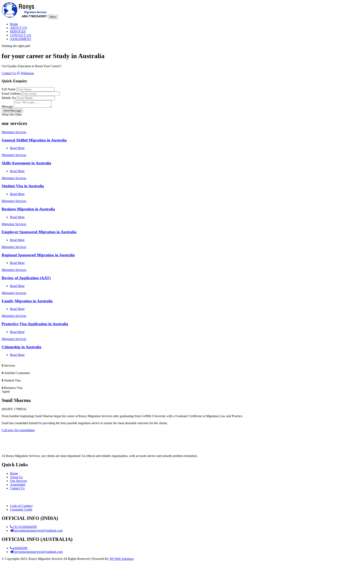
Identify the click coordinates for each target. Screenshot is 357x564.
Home (14, 24)
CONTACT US (20, 35)
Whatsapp (27, 73)
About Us (16, 477)
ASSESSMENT (20, 39)
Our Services (18, 481)
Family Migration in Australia (27, 301)
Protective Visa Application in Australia (35, 324)
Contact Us (9, 73)
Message (7, 106)
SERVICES (18, 31)
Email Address (11, 93)
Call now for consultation (18, 430)
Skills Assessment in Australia (26, 163)
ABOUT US (18, 27)
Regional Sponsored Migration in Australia (38, 255)
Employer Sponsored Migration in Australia (39, 232)
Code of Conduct (21, 505)
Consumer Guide (21, 509)
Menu (53, 16)
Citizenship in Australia (21, 347)
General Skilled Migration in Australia (34, 140)
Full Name (8, 89)
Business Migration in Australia (28, 209)
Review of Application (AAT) (26, 278)
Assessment (17, 484)
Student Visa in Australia (23, 186)
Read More (17, 148)
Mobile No (9, 98)
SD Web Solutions (121, 558)
